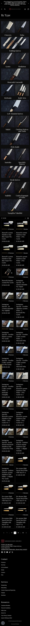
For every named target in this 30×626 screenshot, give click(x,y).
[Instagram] (4, 552)
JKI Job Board (4, 567)
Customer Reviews (5, 605)
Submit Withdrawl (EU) (6, 618)
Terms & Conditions (5, 608)
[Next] (26, 532)
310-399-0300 (9, 544)
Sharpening (4, 585)
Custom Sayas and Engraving (8, 590)
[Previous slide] (1, 3)
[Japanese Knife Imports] (14, 9)
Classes (3, 592)
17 (11, 532)
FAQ (2, 575)
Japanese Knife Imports (17, 621)
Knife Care (3, 610)
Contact (3, 572)
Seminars (3, 595)
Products (3, 562)
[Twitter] (12, 552)
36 (23, 532)
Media (2, 569)
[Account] (25, 9)
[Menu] (1, 9)
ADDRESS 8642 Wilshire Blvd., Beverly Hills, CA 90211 (14, 549)
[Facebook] (2, 552)
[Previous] (3, 532)
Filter (4, 218)
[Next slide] (28, 3)
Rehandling (3, 587)
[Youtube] (7, 552)
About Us (3, 613)
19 (18, 532)
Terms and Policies (15, 624)
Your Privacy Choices (6, 615)
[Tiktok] (10, 552)
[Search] (4, 9)
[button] (3, 623)
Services (3, 564)
